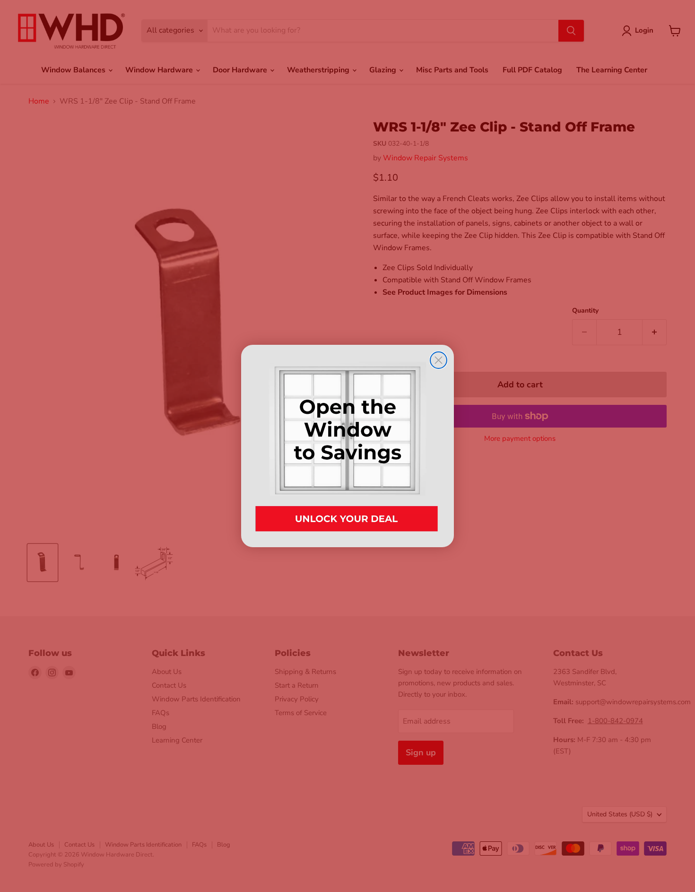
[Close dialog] (438, 360)
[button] (347, 446)
